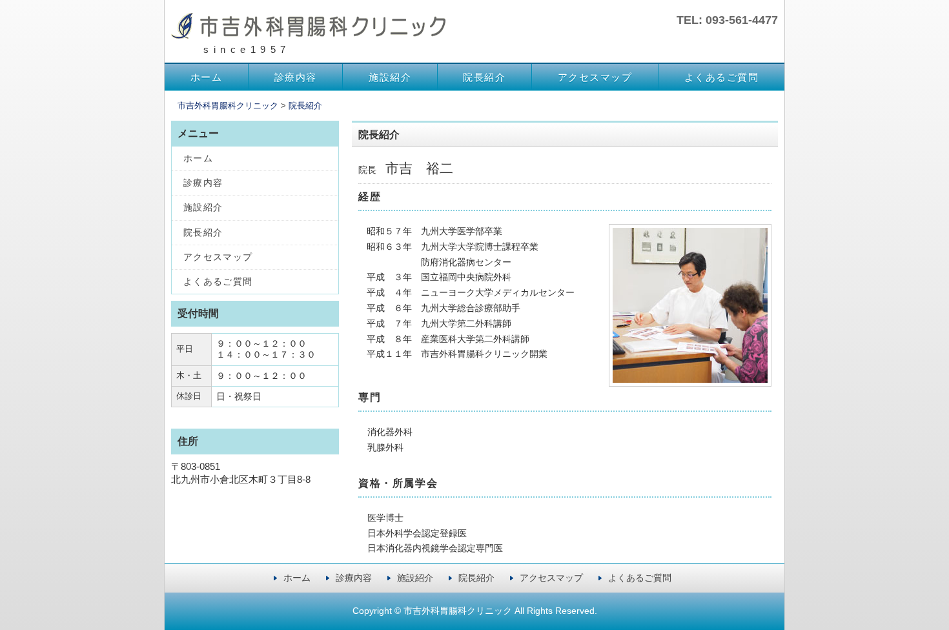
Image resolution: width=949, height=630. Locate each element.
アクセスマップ (595, 77)
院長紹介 (484, 77)
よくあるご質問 (721, 77)
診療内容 (295, 77)
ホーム (206, 77)
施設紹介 (390, 77)
